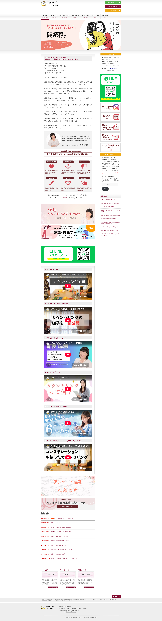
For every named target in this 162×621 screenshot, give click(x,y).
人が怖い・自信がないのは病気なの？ (109, 227)
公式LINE (51, 600)
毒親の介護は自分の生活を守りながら (109, 230)
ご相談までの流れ (103, 599)
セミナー (95, 599)
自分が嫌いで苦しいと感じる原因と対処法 (110, 215)
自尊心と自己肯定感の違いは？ (108, 199)
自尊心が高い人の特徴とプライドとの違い (110, 203)
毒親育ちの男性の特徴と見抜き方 (108, 218)
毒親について (82, 570)
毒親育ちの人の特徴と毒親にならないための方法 (110, 211)
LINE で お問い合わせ (112, 2)
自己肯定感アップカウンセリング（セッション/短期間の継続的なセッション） (72, 599)
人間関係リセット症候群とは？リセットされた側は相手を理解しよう (110, 223)
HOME (43, 599)
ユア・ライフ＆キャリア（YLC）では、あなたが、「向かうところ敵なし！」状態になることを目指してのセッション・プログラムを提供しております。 (49, 582)
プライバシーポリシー (61, 600)
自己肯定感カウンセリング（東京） (79, 617)
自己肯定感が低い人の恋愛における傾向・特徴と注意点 (110, 234)
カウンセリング (64, 570)
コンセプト (45, 570)
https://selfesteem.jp (71, 612)
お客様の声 (44, 600)
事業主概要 (49, 599)
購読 (105, 189)
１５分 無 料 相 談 (112, 6)
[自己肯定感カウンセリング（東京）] (49, 4)
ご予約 (70, 600)
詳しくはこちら (52, 587)
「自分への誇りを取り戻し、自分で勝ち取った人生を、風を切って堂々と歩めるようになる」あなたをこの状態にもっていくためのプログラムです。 (67, 582)
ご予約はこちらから (112, 10)
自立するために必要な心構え (107, 206)
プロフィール (62, 198)
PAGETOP (117, 596)
